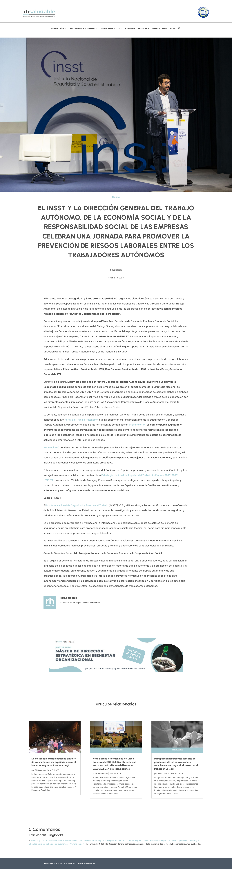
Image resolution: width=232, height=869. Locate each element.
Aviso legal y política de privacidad (59, 863)
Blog (173, 28)
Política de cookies (86, 863)
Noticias (143, 28)
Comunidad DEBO (111, 28)
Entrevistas (159, 28)
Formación (57, 28)
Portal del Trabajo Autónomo (81, 419)
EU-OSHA (130, 28)
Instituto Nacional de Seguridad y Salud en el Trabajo (77, 505)
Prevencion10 (137, 424)
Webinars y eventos (82, 28)
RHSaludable (40, 770)
